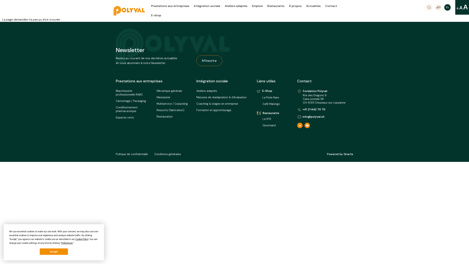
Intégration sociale (207, 6)
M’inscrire (209, 60)
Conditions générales (167, 154)
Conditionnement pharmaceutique (127, 109)
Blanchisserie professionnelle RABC (129, 92)
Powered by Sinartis (340, 154)
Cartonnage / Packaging (131, 101)
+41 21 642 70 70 (313, 109)
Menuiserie (163, 97)
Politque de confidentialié (132, 154)
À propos (295, 6)
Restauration (165, 116)
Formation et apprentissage (213, 110)
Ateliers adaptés (236, 6)
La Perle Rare (271, 97)
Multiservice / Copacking (172, 104)
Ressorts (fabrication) (170, 110)
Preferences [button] (67, 243)
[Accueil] (132, 10)
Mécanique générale (169, 91)
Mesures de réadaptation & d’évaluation (221, 97)
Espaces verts (125, 117)
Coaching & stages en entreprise (217, 104)
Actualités (313, 6)
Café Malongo (271, 104)
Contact (331, 6)
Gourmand (269, 125)
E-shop (156, 15)
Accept (54, 251)
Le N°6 (267, 119)
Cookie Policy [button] (81, 239)
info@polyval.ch (313, 117)
